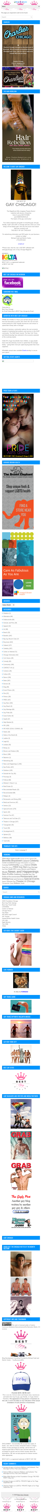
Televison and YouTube (10, 818)
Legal (5, 741)
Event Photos (7, 690)
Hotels (5, 732)
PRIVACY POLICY (9, 783)
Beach (5, 632)
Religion (5, 796)
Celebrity (6, 648)
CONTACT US (7, 668)
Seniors (5, 805)
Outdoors (6, 770)
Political (5, 780)
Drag (4, 687)
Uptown (5, 834)
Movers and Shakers (9, 751)
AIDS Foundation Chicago (10, 901)
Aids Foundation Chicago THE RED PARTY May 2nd (21, 1477)
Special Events (8, 809)
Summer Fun (7, 815)
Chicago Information (9, 655)
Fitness (5, 696)
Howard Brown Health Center (11, 918)
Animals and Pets (8, 623)
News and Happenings (10, 764)
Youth (5, 841)
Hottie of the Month (9, 735)
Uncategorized (7, 831)
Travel (5, 828)
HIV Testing (5, 916)
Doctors (5, 684)
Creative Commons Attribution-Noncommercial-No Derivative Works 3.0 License (21, 1327)
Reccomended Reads (9, 789)
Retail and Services (9, 802)
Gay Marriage (7, 709)
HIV (4, 725)
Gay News (5, 912)
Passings (6, 777)
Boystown (6, 642)
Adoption (6, 613)
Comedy (5, 661)
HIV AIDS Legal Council (9, 914)
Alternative (6, 616)
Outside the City (8, 773)
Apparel (5, 626)
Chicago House (6, 910)
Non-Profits (6, 767)
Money (5, 748)
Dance (5, 677)
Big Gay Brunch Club (9, 639)
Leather (5, 738)
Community (6, 664)
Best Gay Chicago (22, 1495)
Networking (6, 761)
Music (5, 754)
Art (4, 629)
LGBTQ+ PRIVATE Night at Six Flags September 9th (20, 1481)
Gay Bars (6, 703)
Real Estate (7, 786)
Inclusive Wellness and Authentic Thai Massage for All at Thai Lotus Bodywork (20, 1468)
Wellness (6, 837)
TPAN (4, 926)
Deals (5, 680)
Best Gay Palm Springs (9, 903)
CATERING (5, 907)
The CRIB (5, 924)
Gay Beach (6, 706)
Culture (5, 674)
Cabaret (5, 645)
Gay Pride (6, 712)
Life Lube (5, 920)
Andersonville (7, 619)
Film (4, 693)
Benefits (5, 635)
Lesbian (5, 744)
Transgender (7, 825)
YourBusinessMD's (18, 1360)
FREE (5, 700)
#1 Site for (21, 992)
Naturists (6, 757)
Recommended (8, 793)
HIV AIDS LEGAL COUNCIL (11, 728)
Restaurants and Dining (10, 799)
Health (5, 719)
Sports (5, 812)
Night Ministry (6, 922)
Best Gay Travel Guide (9, 905)
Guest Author (7, 716)
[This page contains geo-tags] (5, 268)
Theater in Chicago (9, 821)
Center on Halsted (8, 651)
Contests (6, 671)
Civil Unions (7, 658)
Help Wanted (7, 722)
